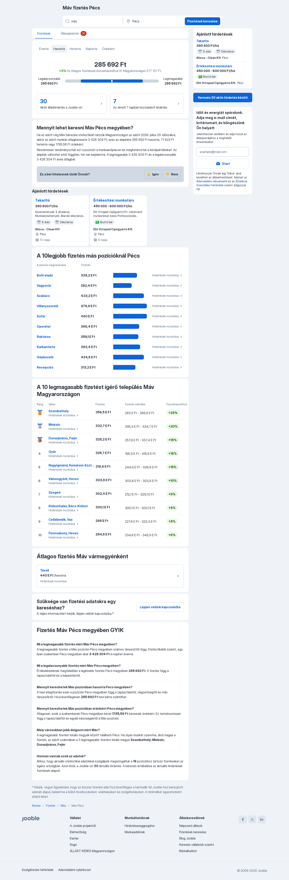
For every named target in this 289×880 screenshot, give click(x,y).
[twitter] (252, 819)
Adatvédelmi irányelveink (211, 181)
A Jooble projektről (83, 826)
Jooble (262, 871)
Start (226, 164)
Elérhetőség (78, 832)
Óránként (108, 49)
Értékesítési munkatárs (113, 200)
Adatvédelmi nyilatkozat (74, 870)
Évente (44, 49)
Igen (153, 174)
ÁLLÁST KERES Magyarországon (92, 851)
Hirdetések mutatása (165, 275)
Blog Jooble (187, 838)
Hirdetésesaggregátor (140, 826)
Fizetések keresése (202, 21)
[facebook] (243, 819)
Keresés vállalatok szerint (196, 845)
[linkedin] (262, 819)
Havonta (59, 49)
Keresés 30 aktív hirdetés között (223, 98)
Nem (172, 174)
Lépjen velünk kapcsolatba (160, 607)
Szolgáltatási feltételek (37, 870)
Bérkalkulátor (188, 851)
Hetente (75, 49)
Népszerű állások (190, 826)
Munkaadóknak (135, 832)
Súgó (73, 845)
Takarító (42, 200)
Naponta (91, 49)
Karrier (74, 838)
